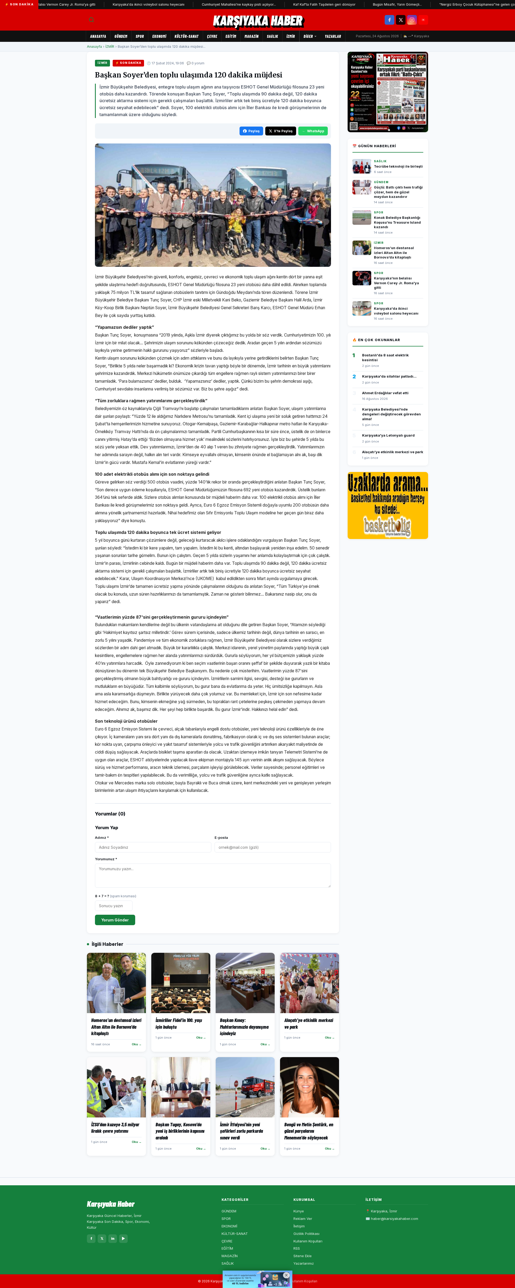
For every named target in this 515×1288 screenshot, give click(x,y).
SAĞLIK (272, 36)
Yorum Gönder (115, 920)
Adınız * (102, 837)
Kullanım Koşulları (307, 1241)
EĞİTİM (231, 36)
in (113, 1238)
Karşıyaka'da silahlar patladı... (389, 376)
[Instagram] (412, 20)
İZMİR (290, 36)
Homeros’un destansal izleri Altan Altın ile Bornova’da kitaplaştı (394, 252)
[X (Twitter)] (401, 20)
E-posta (221, 837)
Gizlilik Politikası (306, 1233)
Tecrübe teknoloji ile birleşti (398, 166)
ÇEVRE (212, 36)
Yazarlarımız (303, 1263)
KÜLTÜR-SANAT (187, 36)
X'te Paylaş (283, 131)
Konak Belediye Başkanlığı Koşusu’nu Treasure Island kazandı (397, 222)
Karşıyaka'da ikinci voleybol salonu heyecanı (121, 4)
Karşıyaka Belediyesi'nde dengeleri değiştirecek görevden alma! (391, 414)
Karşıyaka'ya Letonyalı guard (388, 435)
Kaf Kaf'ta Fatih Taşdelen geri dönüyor (297, 4)
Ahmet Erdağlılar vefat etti (385, 393)
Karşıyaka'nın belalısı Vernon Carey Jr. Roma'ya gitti (396, 283)
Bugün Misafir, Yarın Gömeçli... (370, 4)
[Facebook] (389, 20)
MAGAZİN (252, 36)
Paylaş (254, 131)
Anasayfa (98, 36)
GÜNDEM (121, 36)
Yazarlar (333, 36)
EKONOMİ (159, 36)
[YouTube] (423, 20)
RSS (296, 1248)
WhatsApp (315, 131)
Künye (298, 1211)
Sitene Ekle (302, 1256)
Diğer (308, 36)
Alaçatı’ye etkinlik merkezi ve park (392, 452)
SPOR (140, 36)
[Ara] (91, 19)
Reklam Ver (302, 1218)
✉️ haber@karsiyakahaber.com (392, 1218)
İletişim (299, 1226)
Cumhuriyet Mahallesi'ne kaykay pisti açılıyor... (212, 4)
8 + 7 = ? (115, 896)
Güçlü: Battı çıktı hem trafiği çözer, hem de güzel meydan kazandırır (398, 192)
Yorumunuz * (106, 859)
